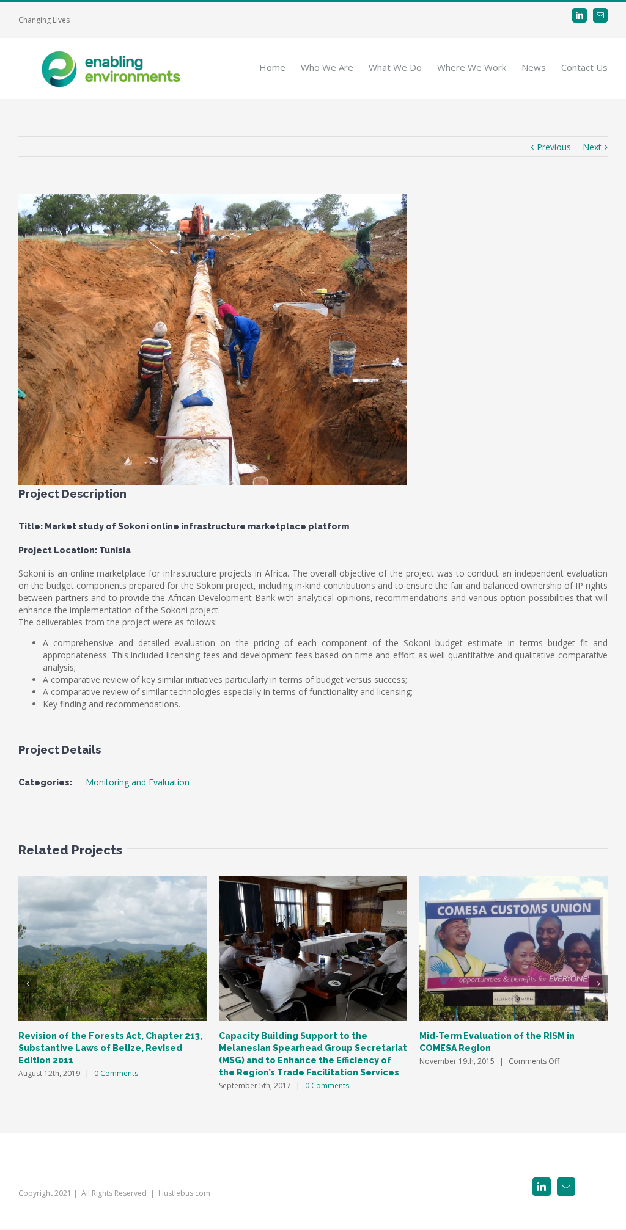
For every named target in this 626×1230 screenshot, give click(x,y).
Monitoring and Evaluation (138, 782)
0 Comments (116, 1073)
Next (592, 147)
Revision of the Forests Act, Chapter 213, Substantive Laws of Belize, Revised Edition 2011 (110, 1048)
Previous (554, 147)
